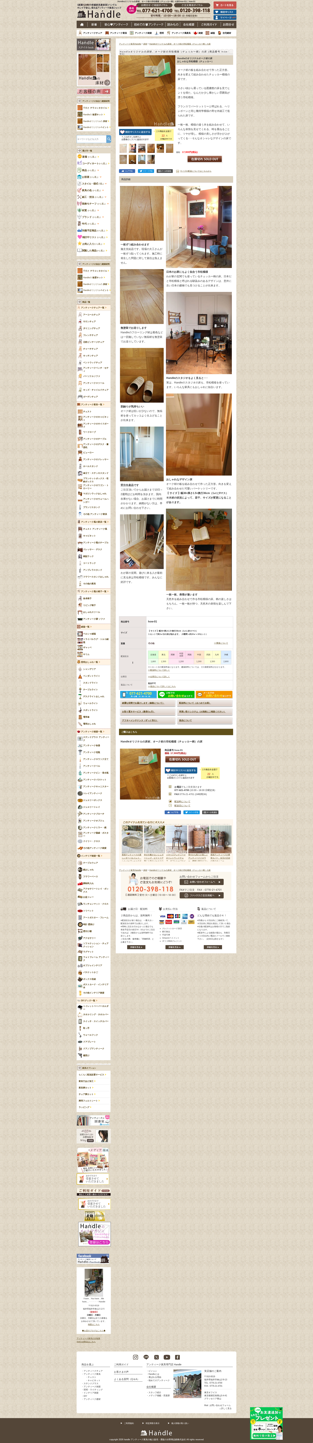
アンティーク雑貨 (143, 33)
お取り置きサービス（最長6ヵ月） (138, 711)
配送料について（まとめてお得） (195, 703)
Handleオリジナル (96, 127)
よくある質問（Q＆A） (127, 1379)
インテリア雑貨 (91, 1393)
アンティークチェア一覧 (92, 308)
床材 (145, 44)
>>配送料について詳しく (159, 670)
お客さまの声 (121, 1371)
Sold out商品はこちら (86, 1342)
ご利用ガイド (209, 24)
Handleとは (154, 1374)
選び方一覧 (87, 151)
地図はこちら (94, 1324)
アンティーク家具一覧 (91, 404)
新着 (94, 24)
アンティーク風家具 (181, 33)
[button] (122, 87)
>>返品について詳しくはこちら (162, 686)
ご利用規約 (129, 1423)
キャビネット (94, 1380)
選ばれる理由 (155, 1377)
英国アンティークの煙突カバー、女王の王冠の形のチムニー (220, 858)
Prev (124, 843)
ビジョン (153, 1371)
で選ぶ (93, 183)
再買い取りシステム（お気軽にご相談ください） (202, 711)
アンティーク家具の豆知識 (88, 1338)
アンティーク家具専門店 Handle (163, 1364)
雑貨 (201, 33)
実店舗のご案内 (212, 1371)
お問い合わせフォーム (220, 1405)
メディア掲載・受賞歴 (159, 1395)
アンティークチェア (92, 33)
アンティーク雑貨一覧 (91, 732)
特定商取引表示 (152, 1423)
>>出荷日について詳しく (159, 677)
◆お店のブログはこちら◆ (93, 1331)
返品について (185, 720)
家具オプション (89, 1068)
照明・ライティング (93, 1389)
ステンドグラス (91, 1383)
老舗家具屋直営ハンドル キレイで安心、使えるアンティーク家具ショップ (100, 11)
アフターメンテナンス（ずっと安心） (140, 720)
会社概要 (189, 24)
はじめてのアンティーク (148, 24)
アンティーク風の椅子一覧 (93, 591)
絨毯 (213, 33)
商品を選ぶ (88, 1364)
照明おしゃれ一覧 (89, 662)
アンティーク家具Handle (130, 44)
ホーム (82, 24)
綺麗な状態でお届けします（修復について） (143, 703)
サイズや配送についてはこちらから (195, 171)
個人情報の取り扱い (180, 1423)
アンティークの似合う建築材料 (96, 101)
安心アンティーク (116, 24)
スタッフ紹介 (155, 1392)
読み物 (172, 24)
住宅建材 (227, 33)
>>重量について (221, 643)
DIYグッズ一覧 (88, 1001)
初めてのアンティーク (159, 1380)
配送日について (182, 805)
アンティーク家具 (118, 33)
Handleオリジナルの (95, 121)
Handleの (93, 114)
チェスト (92, 1377)
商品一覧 (86, 302)
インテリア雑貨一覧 (90, 856)
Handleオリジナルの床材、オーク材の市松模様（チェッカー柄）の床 (180, 44)
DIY (85, 1396)
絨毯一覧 (85, 627)
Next (227, 843)
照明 (162, 33)
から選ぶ (89, 156)
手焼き (95, 108)
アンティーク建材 (92, 1399)
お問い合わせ (228, 24)
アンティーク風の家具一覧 (93, 522)
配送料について (182, 801)
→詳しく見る (225, 1408)
